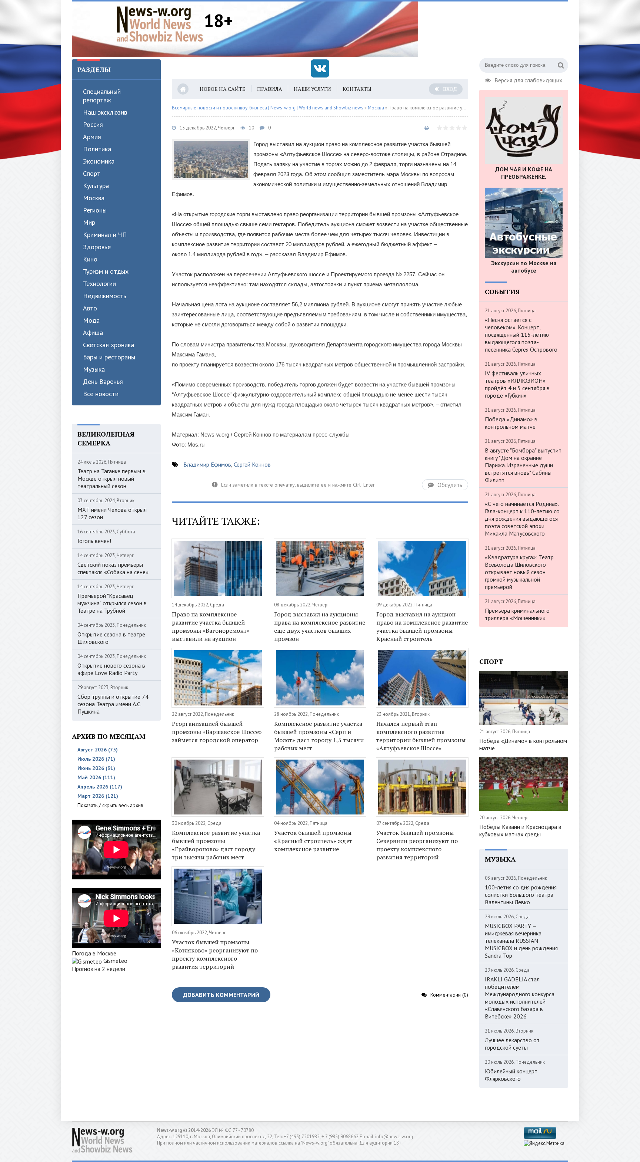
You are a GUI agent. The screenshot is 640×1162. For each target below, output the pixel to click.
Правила (269, 88)
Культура (96, 185)
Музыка (94, 369)
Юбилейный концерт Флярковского (511, 1074)
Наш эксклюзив (105, 112)
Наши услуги (312, 88)
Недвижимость (104, 296)
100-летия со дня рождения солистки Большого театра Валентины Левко (521, 894)
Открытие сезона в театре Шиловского (111, 638)
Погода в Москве (94, 953)
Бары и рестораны (109, 357)
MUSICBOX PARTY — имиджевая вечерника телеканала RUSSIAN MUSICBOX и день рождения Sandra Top (521, 940)
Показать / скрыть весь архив (110, 805)
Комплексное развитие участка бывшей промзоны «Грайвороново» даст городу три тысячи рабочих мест (216, 845)
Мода (91, 320)
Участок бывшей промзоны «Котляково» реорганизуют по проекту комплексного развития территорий (215, 954)
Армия (92, 136)
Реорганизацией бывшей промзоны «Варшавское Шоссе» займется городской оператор (217, 732)
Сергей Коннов (252, 464)
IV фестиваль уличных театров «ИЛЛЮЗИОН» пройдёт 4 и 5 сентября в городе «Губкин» (517, 384)
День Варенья (103, 381)
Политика (97, 149)
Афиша (93, 332)
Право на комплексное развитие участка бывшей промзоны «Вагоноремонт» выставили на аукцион (211, 626)
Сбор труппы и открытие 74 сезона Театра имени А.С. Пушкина (113, 704)
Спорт (91, 173)
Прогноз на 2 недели (98, 968)
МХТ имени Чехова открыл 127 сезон (112, 513)
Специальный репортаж (102, 95)
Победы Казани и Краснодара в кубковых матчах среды (520, 830)
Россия (93, 124)
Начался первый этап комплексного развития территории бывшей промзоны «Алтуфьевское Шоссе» (421, 736)
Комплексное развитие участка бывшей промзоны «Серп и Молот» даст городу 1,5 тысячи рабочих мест (319, 736)
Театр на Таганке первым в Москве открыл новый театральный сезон (111, 478)
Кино (90, 259)
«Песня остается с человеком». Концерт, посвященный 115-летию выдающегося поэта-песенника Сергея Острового (521, 334)
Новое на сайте (223, 88)
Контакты (357, 88)
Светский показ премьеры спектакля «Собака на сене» (113, 568)
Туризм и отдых (106, 271)
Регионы (95, 210)
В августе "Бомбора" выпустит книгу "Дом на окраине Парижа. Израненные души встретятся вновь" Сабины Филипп (523, 465)
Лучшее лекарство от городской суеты (512, 1043)
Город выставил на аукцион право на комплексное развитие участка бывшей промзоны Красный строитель (422, 626)
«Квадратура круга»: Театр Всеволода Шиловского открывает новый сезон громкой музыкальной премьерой (519, 571)
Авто (90, 308)
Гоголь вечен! (94, 540)
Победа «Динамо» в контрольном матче (511, 422)
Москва (93, 198)
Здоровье (97, 247)
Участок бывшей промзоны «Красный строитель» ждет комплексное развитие (313, 841)
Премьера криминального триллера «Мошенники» (517, 614)
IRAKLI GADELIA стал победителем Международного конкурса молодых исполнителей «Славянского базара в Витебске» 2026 (519, 997)
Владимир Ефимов (207, 464)
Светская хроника (108, 344)
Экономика (98, 161)
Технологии (99, 283)
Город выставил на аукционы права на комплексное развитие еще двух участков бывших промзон (319, 626)
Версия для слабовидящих (528, 79)
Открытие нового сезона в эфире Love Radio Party (111, 669)
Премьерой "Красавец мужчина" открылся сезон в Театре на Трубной (112, 603)
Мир (89, 222)
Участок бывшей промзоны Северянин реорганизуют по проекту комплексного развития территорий (417, 845)
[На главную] (160, 23)
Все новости (101, 393)
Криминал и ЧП (105, 234)
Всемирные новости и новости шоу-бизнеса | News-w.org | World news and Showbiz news (267, 108)
